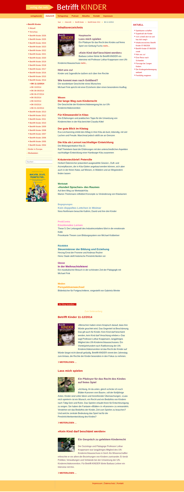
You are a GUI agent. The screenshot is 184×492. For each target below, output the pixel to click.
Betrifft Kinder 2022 (38, 50)
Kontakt (96, 16)
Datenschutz (109, 483)
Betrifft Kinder (34, 24)
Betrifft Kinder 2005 (38, 141)
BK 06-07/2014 (37, 94)
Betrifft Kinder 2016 (38, 73)
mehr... (106, 46)
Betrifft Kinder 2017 (38, 69)
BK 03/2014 (36, 104)
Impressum (108, 16)
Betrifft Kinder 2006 (38, 138)
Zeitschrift (50, 16)
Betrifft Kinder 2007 (38, 134)
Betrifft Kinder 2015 (38, 76)
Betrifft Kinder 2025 (38, 39)
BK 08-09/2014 (37, 91)
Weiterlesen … (68, 362)
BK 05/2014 (36, 97)
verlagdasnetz (36, 16)
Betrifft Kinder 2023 (38, 47)
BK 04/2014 (36, 101)
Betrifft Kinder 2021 (38, 54)
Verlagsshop (63, 16)
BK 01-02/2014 (37, 108)
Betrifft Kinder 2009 (38, 126)
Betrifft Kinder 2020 (38, 58)
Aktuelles (86, 16)
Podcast (75, 16)
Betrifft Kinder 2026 (38, 35)
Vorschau (34, 32)
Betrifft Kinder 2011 (38, 119)
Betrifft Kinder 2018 (38, 65)
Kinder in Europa (35, 149)
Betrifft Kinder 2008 (38, 130)
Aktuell (32, 28)
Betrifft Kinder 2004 (38, 145)
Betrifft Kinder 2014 (38, 80)
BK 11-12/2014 (37, 84)
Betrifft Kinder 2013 (38, 112)
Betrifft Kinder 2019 (38, 61)
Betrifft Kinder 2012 (38, 115)
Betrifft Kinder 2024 (38, 43)
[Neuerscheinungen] (37, 201)
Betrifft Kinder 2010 (38, 123)
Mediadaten (33, 153)
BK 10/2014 (36, 87)
